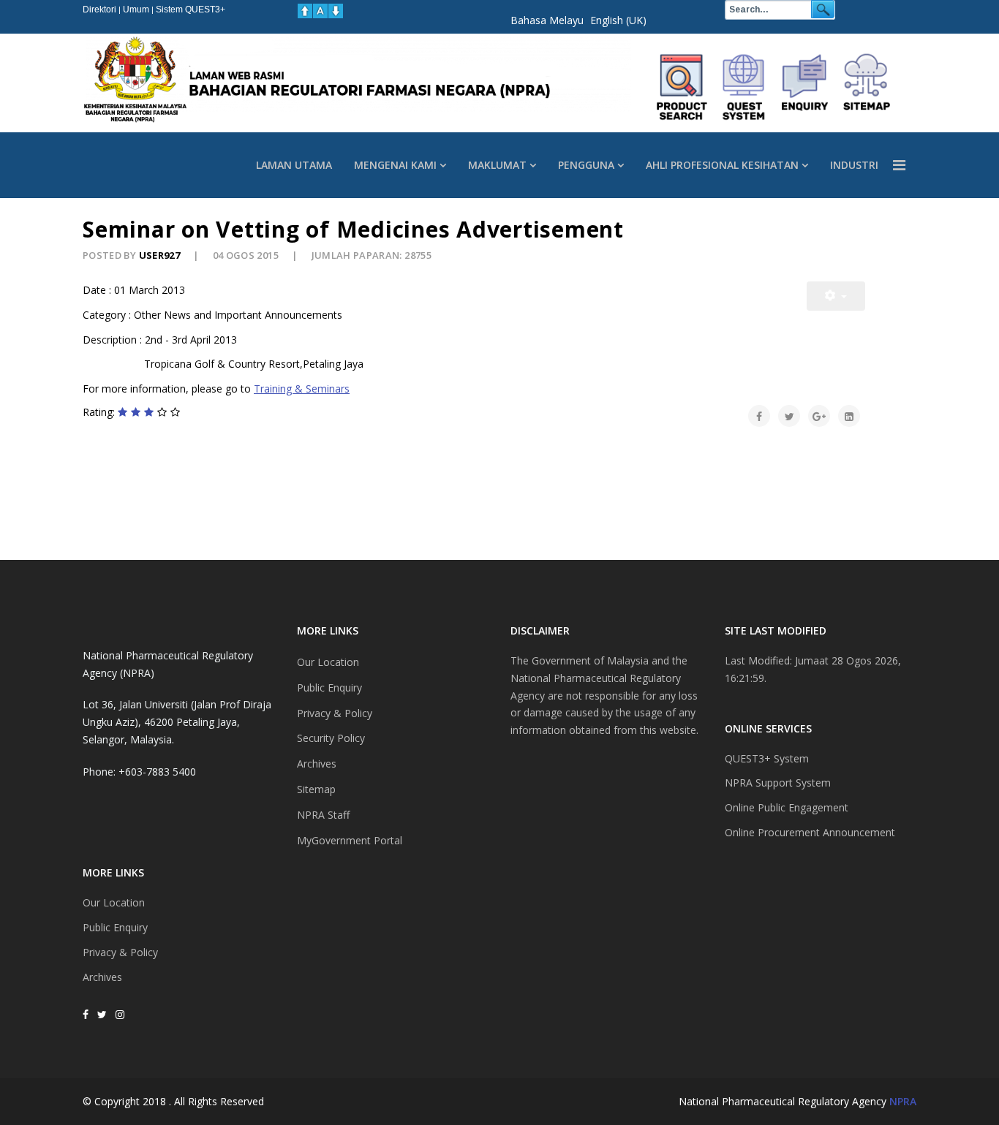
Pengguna (586, 165)
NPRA (902, 1101)
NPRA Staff (323, 815)
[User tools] (836, 296)
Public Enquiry (115, 927)
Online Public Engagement (786, 807)
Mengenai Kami (395, 165)
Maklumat (497, 165)
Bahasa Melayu (547, 20)
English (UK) (618, 20)
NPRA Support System (778, 782)
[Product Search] (682, 87)
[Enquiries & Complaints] (805, 87)
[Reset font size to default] (320, 11)
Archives (102, 977)
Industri (854, 165)
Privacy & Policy (120, 952)
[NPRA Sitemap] (866, 87)
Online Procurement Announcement (810, 832)
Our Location (114, 902)
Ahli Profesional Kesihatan (722, 165)
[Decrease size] (335, 11)
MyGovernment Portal (349, 840)
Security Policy (331, 738)
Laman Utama (294, 165)
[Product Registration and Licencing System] (744, 87)
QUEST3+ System (767, 758)
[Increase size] (305, 11)
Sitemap (316, 789)
